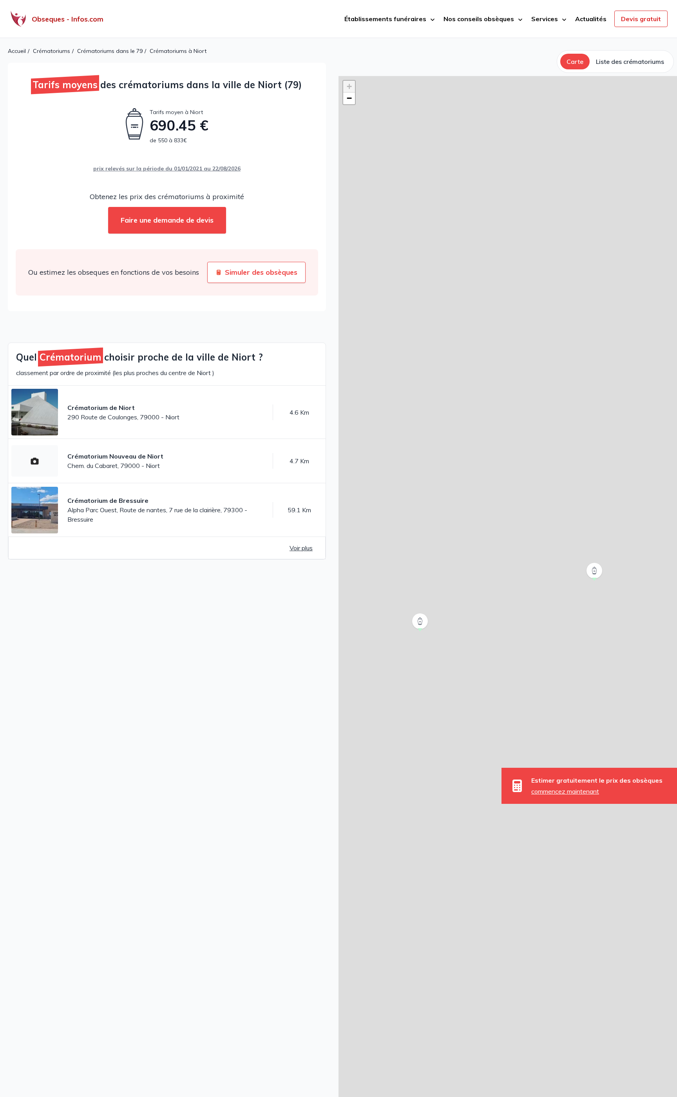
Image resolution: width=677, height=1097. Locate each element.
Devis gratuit (641, 19)
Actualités (590, 19)
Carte (575, 61)
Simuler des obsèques (261, 272)
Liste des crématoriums (630, 61)
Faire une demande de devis (167, 220)
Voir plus (301, 548)
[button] (595, 580)
